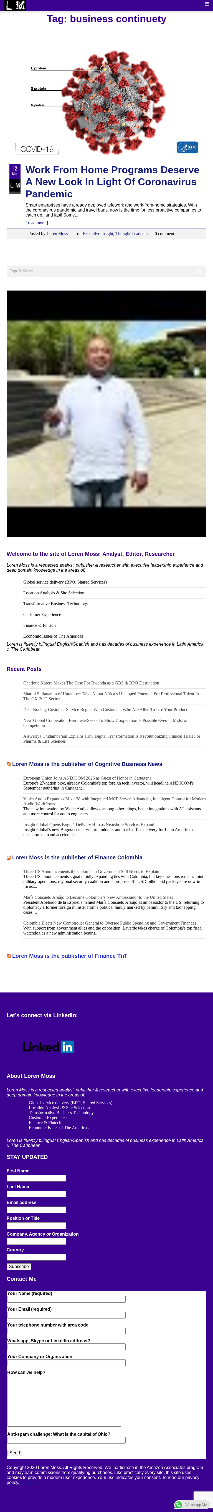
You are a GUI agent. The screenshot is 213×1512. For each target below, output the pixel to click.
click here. (30, 1482)
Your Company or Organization (39, 1356)
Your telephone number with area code (47, 1325)
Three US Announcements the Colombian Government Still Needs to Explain (91, 871)
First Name (18, 1171)
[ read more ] (37, 222)
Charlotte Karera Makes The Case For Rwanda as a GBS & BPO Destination (91, 683)
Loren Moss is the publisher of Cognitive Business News (87, 764)
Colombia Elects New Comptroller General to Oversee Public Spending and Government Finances (109, 923)
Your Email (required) (29, 1309)
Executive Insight (98, 233)
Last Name (18, 1186)
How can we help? (26, 1372)
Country (15, 1250)
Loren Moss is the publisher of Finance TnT (69, 956)
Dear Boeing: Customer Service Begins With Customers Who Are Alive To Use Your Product (105, 709)
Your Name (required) (29, 1293)
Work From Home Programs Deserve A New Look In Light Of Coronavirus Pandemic (112, 181)
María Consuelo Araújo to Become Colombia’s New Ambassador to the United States (98, 897)
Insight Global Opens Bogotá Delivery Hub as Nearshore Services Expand (88, 824)
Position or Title (23, 1218)
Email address (22, 1202)
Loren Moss (57, 233)
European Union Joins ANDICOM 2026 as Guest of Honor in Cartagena (87, 778)
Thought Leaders (130, 233)
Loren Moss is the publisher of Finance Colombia (77, 857)
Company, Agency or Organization (43, 1234)
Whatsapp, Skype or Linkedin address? (48, 1340)
